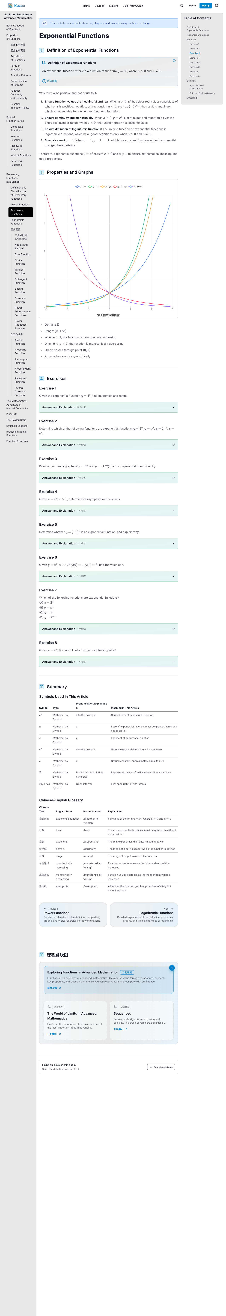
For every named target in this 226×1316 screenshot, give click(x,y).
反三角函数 (17, 334)
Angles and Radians (21, 246)
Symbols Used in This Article (196, 87)
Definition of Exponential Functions (198, 29)
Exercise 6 (194, 67)
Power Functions (20, 204)
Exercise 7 (194, 71)
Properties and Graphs (198, 35)
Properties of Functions (13, 37)
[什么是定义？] (174, 60)
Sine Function (22, 254)
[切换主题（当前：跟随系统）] (216, 5)
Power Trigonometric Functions (23, 311)
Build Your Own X (133, 5)
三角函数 (15, 229)
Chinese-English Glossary (202, 93)
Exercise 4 (194, 57)
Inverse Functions (16, 138)
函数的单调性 (18, 50)
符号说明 (52, 81)
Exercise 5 (194, 62)
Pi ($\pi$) (11, 414)
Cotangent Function (21, 281)
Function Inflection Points (20, 105)
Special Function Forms (15, 119)
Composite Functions (17, 128)
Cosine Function (20, 262)
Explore (113, 5)
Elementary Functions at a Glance (12, 178)
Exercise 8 (194, 76)
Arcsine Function (20, 341)
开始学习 (52, 1033)
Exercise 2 (194, 48)
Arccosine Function (20, 351)
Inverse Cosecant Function (20, 391)
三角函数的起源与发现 (21, 237)
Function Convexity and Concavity (19, 94)
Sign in (192, 5)
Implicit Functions (21, 155)
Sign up (206, 5)
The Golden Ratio (16, 419)
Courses (99, 5)
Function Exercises (17, 441)
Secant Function (20, 290)
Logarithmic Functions (17, 221)
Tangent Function (20, 271)
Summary (191, 80)
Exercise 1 (194, 44)
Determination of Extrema (19, 83)
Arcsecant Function (20, 380)
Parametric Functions (17, 163)
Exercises (191, 39)
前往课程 (52, 987)
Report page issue (163, 1067)
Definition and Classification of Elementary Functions (18, 193)
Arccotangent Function (23, 370)
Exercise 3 (194, 53)
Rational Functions (16, 425)
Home (86, 5)
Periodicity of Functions (18, 58)
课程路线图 (192, 97)
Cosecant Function (20, 300)
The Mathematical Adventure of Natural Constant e (17, 404)
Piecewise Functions (16, 147)
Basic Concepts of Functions (15, 27)
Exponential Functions (17, 212)
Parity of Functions (16, 67)
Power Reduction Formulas (20, 324)
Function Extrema (21, 75)
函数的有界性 (18, 44)
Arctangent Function (21, 361)
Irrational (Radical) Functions (16, 433)
